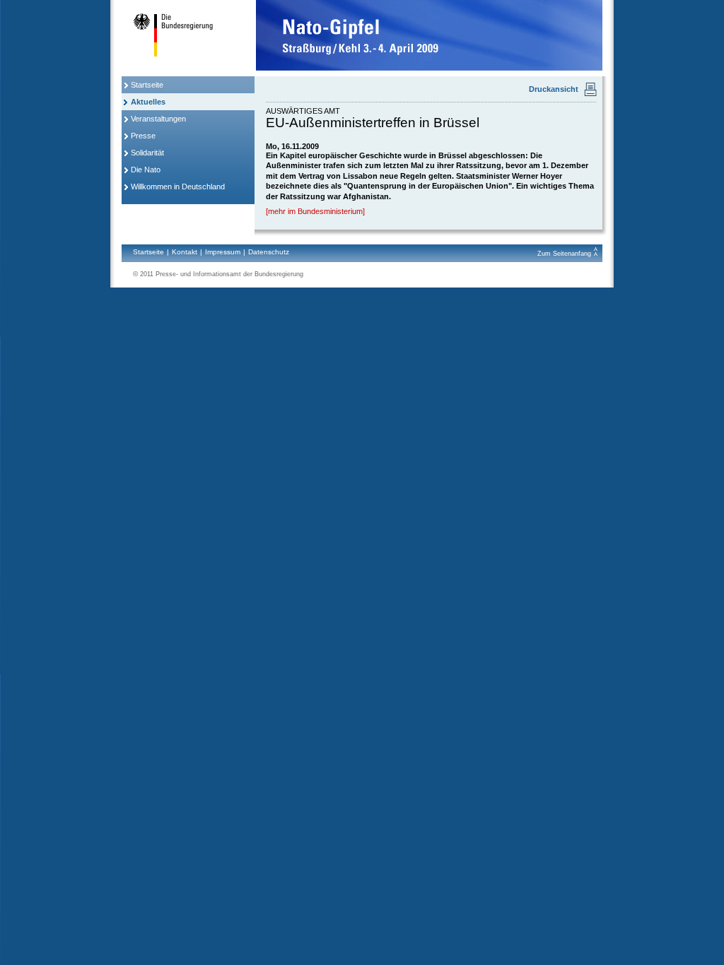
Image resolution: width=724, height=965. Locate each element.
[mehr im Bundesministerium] (315, 211)
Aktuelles (148, 101)
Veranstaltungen (158, 118)
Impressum (222, 252)
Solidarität (147, 152)
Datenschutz (268, 252)
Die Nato (145, 169)
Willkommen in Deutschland (178, 186)
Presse (143, 135)
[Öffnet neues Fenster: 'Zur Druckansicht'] (593, 98)
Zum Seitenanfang (565, 253)
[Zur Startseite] (188, 68)
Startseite (147, 85)
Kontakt (184, 252)
